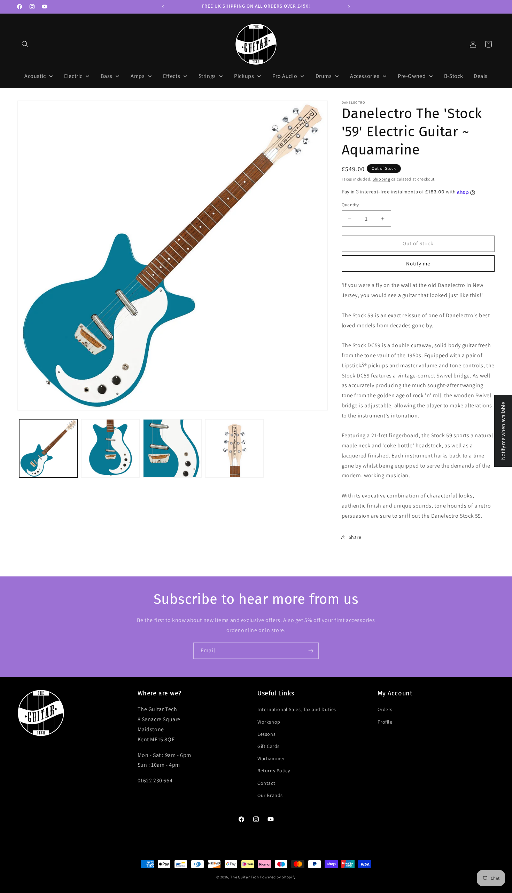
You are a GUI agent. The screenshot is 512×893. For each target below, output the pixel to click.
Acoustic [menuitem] (35, 76)
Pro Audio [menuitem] (284, 76)
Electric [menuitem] (73, 76)
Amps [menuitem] (138, 76)
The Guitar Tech (244, 877)
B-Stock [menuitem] (453, 76)
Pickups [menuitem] (244, 76)
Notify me (418, 263)
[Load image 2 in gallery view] (110, 448)
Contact (266, 783)
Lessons (266, 734)
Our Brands (270, 795)
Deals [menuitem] (481, 76)
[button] (25, 44)
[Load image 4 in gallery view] (234, 448)
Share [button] (355, 537)
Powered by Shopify (278, 877)
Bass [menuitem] (106, 76)
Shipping (381, 179)
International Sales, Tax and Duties (296, 709)
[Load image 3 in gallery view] (172, 448)
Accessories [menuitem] (365, 76)
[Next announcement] (349, 6)
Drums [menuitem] (324, 76)
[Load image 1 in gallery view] (48, 448)
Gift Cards (268, 746)
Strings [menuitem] (207, 76)
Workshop (268, 722)
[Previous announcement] (163, 6)
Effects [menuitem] (171, 76)
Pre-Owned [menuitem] (412, 76)
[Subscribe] (310, 651)
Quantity (350, 205)
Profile (385, 722)
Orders (385, 709)
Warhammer (271, 758)
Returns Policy (273, 770)
